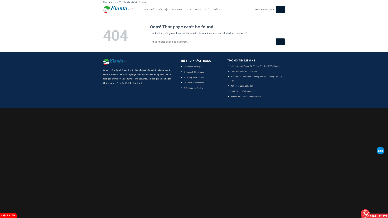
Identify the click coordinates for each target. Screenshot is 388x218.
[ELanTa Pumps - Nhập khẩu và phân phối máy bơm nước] (120, 9)
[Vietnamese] (256, 1)
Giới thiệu (163, 9)
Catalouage (192, 9)
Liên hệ (218, 9)
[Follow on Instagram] (276, 2)
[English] (246, 1)
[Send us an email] (283, 2)
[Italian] (252, 1)
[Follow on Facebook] (273, 2)
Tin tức (206, 9)
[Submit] (280, 9)
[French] (249, 1)
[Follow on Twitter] (280, 2)
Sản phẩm (177, 9)
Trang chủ (148, 9)
